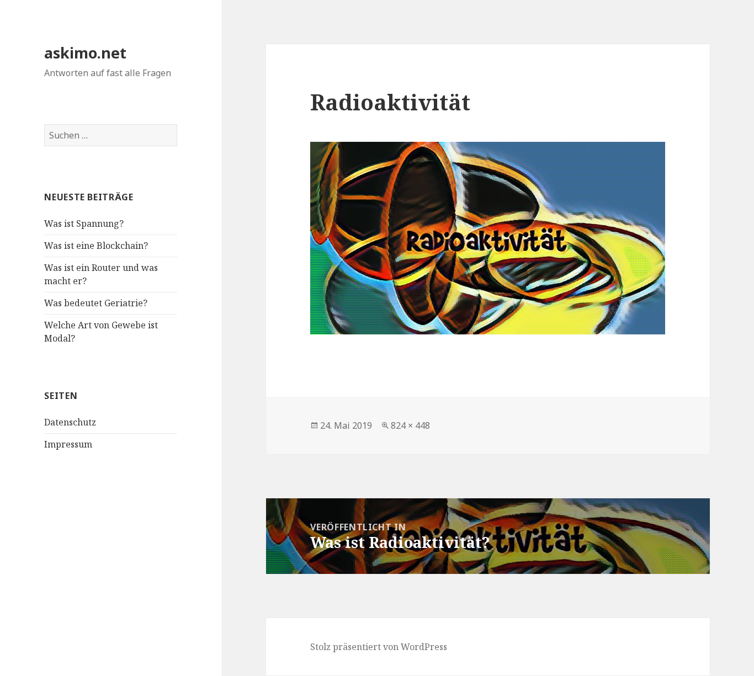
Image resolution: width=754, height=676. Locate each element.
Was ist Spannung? (84, 223)
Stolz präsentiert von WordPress (378, 647)
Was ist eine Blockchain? (96, 245)
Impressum (68, 444)
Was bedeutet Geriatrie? (95, 303)
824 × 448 (410, 425)
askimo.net (85, 52)
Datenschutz (70, 422)
